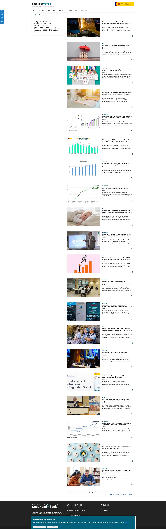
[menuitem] (34, 10)
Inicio (32, 14)
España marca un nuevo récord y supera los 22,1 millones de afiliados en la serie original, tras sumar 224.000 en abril (117, 118)
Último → (131, 494)
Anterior (118, 494)
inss (45, 25)
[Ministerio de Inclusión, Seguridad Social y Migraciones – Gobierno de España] (124, 3)
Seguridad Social (42, 21)
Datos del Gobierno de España (74, 515)
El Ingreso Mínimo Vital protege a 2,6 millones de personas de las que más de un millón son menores (116, 47)
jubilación (53, 28)
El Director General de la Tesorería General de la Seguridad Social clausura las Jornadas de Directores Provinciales (116, 401)
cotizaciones (47, 23)
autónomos (38, 23)
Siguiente (124, 494)
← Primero (111, 494)
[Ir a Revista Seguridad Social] (44, 3)
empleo (37, 25)
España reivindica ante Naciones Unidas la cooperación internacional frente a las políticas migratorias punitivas (116, 23)
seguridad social (50, 30)
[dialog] (83, 522)
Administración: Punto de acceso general (76, 510)
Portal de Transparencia (72, 512)
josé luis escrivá (41, 28)
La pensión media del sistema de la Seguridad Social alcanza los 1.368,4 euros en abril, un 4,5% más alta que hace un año (117, 330)
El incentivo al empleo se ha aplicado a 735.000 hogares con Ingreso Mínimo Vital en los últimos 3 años (116, 259)
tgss (35, 32)
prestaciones (37, 30)
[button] (132, 36)
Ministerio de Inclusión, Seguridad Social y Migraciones (79, 507)
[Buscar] (132, 10)
